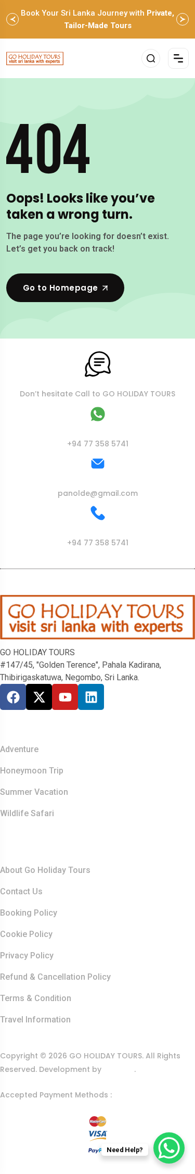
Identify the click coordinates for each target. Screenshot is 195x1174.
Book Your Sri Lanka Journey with (97, 19)
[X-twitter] (39, 697)
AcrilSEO (118, 1069)
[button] (12, 19)
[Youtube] (65, 697)
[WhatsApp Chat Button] (169, 1148)
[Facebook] (13, 697)
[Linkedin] (91, 697)
